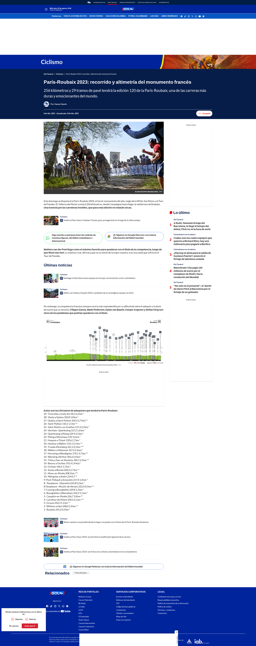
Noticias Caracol (85, 597)
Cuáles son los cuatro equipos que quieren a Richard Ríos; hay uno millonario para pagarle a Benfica (193, 241)
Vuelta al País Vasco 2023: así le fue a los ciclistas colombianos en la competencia (100, 551)
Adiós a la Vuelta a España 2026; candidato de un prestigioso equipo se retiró (99, 292)
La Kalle (82, 607)
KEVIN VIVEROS (96, 16)
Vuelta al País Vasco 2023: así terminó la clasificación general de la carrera (97, 537)
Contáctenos (121, 610)
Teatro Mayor (84, 620)
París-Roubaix (81, 573)
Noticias (32, 619)
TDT (117, 603)
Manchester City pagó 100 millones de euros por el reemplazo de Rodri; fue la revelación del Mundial (188, 272)
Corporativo (162, 613)
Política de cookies (165, 607)
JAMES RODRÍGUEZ (169, 16)
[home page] (89, 2)
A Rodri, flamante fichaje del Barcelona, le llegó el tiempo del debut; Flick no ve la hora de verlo (192, 226)
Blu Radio (82, 603)
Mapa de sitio (121, 616)
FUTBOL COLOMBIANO (137, 16)
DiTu (80, 613)
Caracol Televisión (85, 600)
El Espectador (84, 616)
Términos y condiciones (166, 610)
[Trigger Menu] (46, 9)
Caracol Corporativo (86, 626)
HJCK (81, 610)
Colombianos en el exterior (185, 234)
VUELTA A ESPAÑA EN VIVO (75, 16)
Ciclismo (59, 74)
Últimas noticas (99, 2)
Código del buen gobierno (125, 607)
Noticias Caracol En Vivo (147, 2)
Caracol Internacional (87, 623)
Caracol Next (84, 630)
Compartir (206, 113)
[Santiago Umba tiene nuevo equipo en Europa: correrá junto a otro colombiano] (51, 278)
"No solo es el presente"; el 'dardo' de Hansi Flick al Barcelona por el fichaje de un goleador (193, 288)
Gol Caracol (112, 2)
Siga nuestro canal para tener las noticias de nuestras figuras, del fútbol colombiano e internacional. (74, 238)
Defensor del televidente (125, 600)
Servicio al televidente (124, 597)
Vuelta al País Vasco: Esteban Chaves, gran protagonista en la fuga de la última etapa (102, 220)
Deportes (19, 619)
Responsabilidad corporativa (168, 600)
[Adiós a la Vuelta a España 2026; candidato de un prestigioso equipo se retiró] (51, 293)
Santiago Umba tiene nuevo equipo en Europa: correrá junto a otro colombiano (99, 278)
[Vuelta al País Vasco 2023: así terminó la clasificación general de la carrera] (51, 537)
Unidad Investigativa (127, 2)
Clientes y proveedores (125, 613)
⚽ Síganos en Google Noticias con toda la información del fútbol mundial (106, 566)
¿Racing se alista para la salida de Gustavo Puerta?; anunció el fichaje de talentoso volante (192, 256)
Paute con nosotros (123, 620)
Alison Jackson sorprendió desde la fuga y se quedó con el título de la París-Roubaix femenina (106, 522)
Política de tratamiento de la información (173, 603)
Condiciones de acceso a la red (169, 597)
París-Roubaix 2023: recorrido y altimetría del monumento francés (91, 74)
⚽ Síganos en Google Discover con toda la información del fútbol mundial (134, 236)
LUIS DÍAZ (154, 16)
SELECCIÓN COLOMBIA (116, 16)
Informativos (164, 2)
